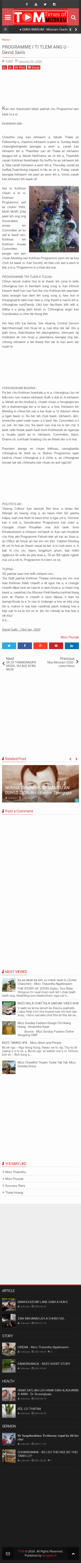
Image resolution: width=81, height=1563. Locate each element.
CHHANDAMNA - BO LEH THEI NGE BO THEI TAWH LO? (48, 1454)
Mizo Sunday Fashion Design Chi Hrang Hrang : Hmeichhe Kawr (44, 1025)
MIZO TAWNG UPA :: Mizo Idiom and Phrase (31, 1043)
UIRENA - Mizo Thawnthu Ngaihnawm (43, 1347)
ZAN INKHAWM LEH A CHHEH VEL (41, 1318)
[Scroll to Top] (73, 1553)
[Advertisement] (40, 89)
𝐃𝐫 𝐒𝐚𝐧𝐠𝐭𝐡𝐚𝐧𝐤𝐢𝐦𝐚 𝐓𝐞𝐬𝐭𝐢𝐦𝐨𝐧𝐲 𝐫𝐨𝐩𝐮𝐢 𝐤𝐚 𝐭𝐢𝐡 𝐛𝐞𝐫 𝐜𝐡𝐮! (48, 1437)
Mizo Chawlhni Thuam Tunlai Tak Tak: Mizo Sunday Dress (47, 1064)
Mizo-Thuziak (70, 637)
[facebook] (27, 4)
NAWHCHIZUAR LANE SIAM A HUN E (43, 1302)
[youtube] (36, 4)
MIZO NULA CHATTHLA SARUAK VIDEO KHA (48, 1003)
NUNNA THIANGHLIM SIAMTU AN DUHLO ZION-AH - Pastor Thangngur (38, 790)
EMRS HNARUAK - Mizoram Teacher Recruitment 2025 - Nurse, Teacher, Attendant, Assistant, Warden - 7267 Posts (44, 30)
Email (35, 67)
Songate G (49, 1555)
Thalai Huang (14, 1192)
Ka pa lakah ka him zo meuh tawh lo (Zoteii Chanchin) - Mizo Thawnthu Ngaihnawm (47, 982)
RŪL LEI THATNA (29, 1409)
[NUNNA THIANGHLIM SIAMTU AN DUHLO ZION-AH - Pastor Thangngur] (40, 783)
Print (22, 67)
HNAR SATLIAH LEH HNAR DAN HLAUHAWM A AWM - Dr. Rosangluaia (48, 1392)
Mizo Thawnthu (15, 1172)
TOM (21, 1551)
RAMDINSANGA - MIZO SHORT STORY (44, 1364)
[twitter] (45, 4)
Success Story (15, 1186)
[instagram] (54, 4)
